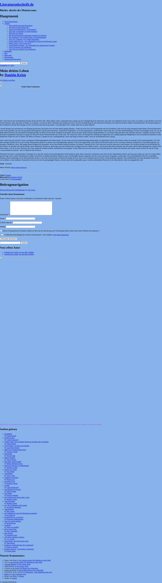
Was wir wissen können (12, 521)
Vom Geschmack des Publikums (20, 47)
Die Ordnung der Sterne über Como (16, 497)
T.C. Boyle (10, 539)
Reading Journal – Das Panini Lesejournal (19, 549)
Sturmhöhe (8, 434)
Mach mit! (8, 55)
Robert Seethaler (12, 495)
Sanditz (7, 485)
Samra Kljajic (11, 444)
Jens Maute (10, 472)
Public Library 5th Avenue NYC (20, 43)
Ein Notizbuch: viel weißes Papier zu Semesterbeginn (27, 37)
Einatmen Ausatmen (11, 477)
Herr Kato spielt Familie (12, 462)
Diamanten (8, 454)
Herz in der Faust (10, 529)
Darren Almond (12, 547)
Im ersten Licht (9, 481)
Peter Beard (11, 543)
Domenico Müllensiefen (15, 519)
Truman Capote (12, 452)
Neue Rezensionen (11, 22)
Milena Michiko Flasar (14, 464)
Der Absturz (8, 533)
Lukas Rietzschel (13, 487)
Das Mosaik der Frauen (12, 489)
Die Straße (8, 493)
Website (3, 227)
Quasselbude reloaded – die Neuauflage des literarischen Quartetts (32, 45)
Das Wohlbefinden (12, 190)
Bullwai (7, 574)
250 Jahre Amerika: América (14, 537)
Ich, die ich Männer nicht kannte (15, 505)
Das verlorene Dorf (19, 574)
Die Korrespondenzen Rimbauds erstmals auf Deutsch (28, 35)
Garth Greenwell (12, 440)
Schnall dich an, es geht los (13, 517)
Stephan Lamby (12, 468)
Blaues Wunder (9, 458)
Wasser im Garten (10, 470)
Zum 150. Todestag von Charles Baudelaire (24, 39)
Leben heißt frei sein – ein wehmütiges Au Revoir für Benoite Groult (33, 41)
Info (5, 53)
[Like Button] (1, 171)
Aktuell (7, 23)
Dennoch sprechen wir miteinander (16, 466)
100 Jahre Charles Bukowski (19, 27)
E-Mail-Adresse (6, 222)
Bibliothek (8, 51)
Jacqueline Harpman (14, 507)
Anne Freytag (11, 460)
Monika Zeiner (12, 499)
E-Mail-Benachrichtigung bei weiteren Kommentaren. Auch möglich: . (36, 235)
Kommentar (5, 215)
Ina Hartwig (11, 515)
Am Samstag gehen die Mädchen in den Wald (35, 560)
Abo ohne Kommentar (61, 235)
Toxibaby (7, 525)
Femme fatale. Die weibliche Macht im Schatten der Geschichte (26, 442)
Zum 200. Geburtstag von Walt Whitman (23, 31)
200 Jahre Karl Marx (16, 33)
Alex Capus (11, 476)
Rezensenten (8, 57)
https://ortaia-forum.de (19, 167)
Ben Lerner (11, 511)
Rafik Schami (11, 491)
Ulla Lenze (31, 190)
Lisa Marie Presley (13, 448)
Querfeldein (8, 474)
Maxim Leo (11, 479)
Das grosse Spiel (24, 564)
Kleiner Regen (9, 438)
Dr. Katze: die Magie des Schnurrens (25, 568)
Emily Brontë (11, 436)
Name (3, 218)
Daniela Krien (15, 75)
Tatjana (21, 576)
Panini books (11, 551)
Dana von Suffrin (13, 527)
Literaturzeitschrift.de (17, 4)
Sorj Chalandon (12, 531)
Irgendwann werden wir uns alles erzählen (19, 252)
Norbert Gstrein (12, 483)
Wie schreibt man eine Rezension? (21, 25)
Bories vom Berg (9, 80)
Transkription (9, 509)
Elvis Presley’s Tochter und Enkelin (16, 446)
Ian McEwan (11, 523)
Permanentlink (16, 179)
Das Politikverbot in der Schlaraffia (31, 570)
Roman (8, 175)
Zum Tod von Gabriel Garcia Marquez (22, 49)
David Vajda (11, 456)
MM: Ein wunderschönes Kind (15, 450)
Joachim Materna (10, 564)
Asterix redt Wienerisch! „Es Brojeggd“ (22, 29)
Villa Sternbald (9, 501)
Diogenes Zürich (16, 177)
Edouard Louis (12, 535)
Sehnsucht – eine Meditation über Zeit (39, 572)
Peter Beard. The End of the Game (16, 541)
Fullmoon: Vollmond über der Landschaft (18, 545)
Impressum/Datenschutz (12, 59)
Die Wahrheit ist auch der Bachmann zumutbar (20, 513)
